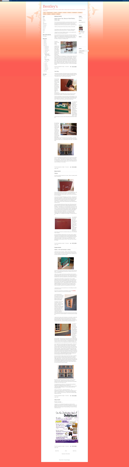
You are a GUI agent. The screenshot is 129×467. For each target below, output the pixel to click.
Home (44, 12)
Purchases (44, 26)
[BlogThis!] (73, 66)
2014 (45, 42)
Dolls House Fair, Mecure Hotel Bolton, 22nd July (47, 54)
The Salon (69, 12)
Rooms (44, 29)
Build (57, 168)
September (46, 50)
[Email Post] (70, 66)
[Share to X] (74, 66)
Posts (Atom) (68, 453)
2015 (45, 41)
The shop (64, 12)
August (46, 51)
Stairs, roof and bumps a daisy (62, 249)
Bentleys (44, 75)
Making (44, 19)
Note (57, 447)
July (45, 52)
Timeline (55, 12)
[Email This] (72, 66)
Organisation (45, 23)
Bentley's (50, 6)
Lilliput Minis (80, 17)
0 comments (67, 66)
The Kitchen (80, 12)
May (45, 64)
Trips (43, 32)
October (46, 48)
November (46, 47)
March (46, 66)
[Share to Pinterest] (76, 66)
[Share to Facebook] (75, 66)
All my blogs (44, 36)
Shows (44, 30)
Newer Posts (57, 450)
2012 (45, 45)
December (46, 46)
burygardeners (60, 66)
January (46, 69)
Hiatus (56, 173)
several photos (59, 96)
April (45, 65)
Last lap (56, 71)
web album (74, 290)
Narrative (44, 20)
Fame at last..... (58, 402)
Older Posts (74, 450)
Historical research (49, 12)
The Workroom (75, 12)
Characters (60, 12)
